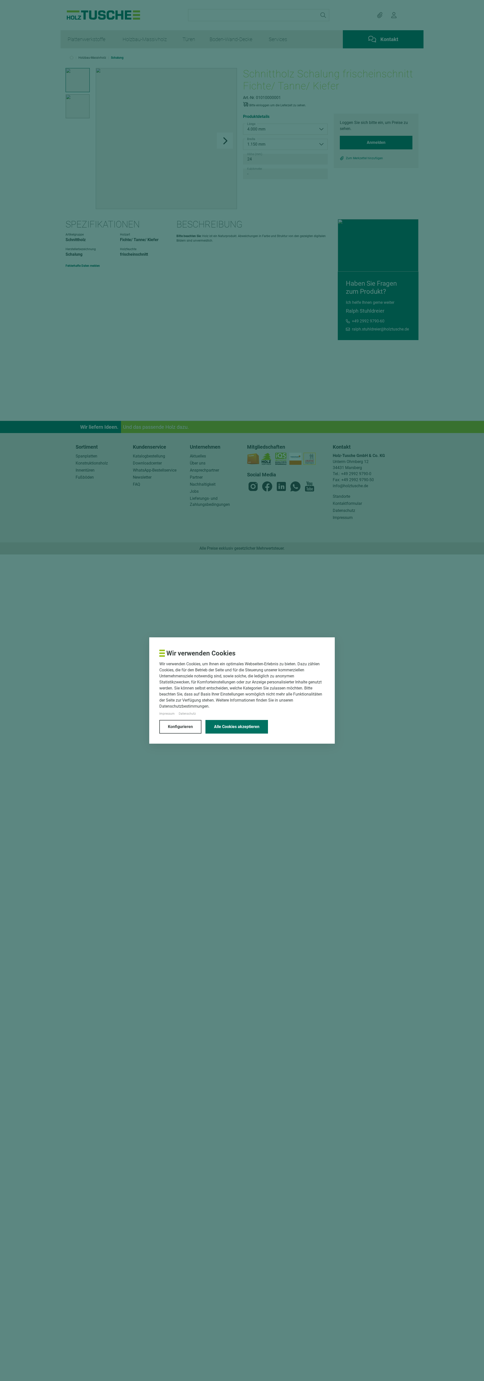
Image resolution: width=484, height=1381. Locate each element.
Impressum (167, 713)
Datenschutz (187, 713)
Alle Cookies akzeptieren (236, 726)
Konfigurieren (180, 726)
